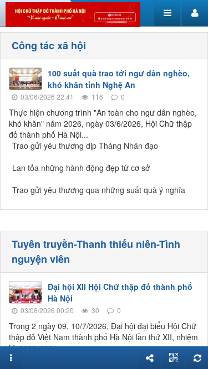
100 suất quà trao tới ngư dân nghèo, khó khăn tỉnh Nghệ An (119, 78)
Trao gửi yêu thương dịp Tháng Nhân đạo (85, 145)
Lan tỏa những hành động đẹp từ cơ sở (81, 167)
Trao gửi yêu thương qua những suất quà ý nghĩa (98, 189)
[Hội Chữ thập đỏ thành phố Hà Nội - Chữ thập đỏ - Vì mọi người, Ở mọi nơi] (73, 13)
